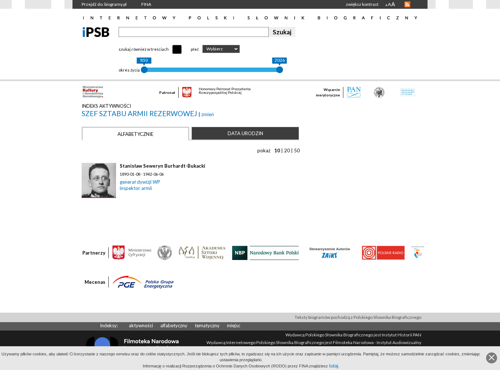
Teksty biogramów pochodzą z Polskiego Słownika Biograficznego (358, 317)
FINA (146, 4)
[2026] (279, 69)
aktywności (141, 325)
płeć (195, 49)
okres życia (129, 70)
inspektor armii (136, 188)
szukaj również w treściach (144, 49)
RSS (407, 4)
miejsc (233, 325)
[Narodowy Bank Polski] (265, 252)
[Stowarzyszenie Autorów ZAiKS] (330, 252)
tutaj (333, 366)
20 (287, 150)
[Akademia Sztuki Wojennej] (202, 252)
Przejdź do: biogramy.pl (104, 4)
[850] (144, 69)
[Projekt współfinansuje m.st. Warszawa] (418, 252)
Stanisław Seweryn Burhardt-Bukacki (162, 166)
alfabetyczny (173, 325)
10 (277, 150)
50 (297, 150)
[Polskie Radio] (383, 252)
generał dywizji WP (140, 182)
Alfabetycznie (135, 134)
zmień (207, 114)
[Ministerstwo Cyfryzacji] (131, 252)
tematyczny (207, 325)
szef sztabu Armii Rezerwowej (140, 113)
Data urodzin (245, 133)
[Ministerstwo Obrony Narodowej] (164, 252)
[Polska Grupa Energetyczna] (143, 281)
